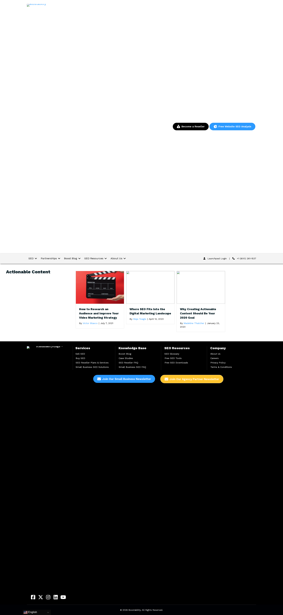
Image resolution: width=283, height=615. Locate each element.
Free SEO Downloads (176, 362)
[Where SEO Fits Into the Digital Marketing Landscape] (150, 287)
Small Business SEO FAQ (132, 367)
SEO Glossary (171, 353)
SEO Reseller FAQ (128, 362)
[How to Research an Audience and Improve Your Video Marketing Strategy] (100, 287)
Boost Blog (125, 353)
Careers (214, 358)
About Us (215, 353)
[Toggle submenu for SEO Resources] (106, 258)
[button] (33, 597)
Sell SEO (80, 353)
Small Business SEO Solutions (92, 367)
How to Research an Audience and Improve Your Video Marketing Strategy (99, 313)
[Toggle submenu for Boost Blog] (79, 258)
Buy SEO (80, 358)
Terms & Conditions (221, 367)
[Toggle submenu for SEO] (36, 258)
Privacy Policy (218, 362)
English (32, 612)
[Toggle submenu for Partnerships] (59, 258)
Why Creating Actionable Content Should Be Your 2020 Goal (198, 313)
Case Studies (126, 358)
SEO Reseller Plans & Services (92, 362)
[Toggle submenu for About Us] (125, 258)
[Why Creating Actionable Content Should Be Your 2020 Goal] (201, 287)
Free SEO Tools (173, 358)
